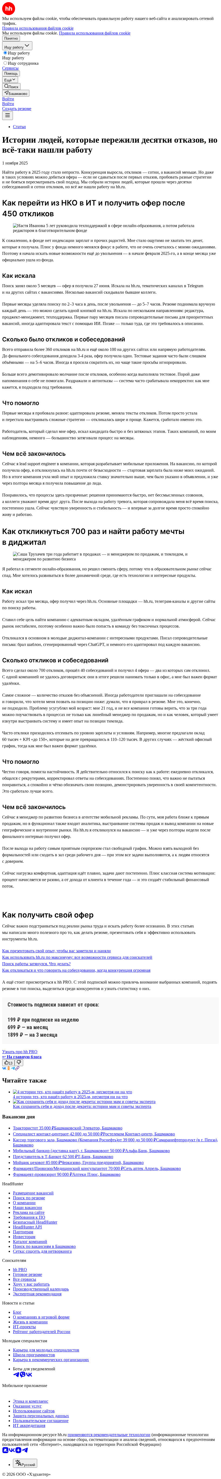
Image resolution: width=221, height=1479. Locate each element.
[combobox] (25, 1463)
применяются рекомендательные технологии (109, 1434)
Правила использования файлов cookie (94, 33)
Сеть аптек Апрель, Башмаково (152, 1168)
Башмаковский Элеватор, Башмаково (88, 1128)
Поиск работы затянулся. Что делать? (36, 963)
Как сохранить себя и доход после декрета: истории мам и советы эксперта (82, 1106)
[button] (8, 99)
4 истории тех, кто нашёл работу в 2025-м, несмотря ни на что (70, 1096)
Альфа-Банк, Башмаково (147, 1150)
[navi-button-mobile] (7, 115)
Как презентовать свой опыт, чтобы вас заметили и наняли (56, 951)
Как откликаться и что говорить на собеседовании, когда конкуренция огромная (76, 970)
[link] (11, 86)
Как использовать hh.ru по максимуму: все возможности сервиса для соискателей (77, 957)
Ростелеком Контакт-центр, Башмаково (139, 1134)
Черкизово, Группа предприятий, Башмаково (102, 1162)
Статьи (19, 126)
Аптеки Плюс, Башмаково (96, 1174)
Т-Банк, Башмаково (95, 1156)
